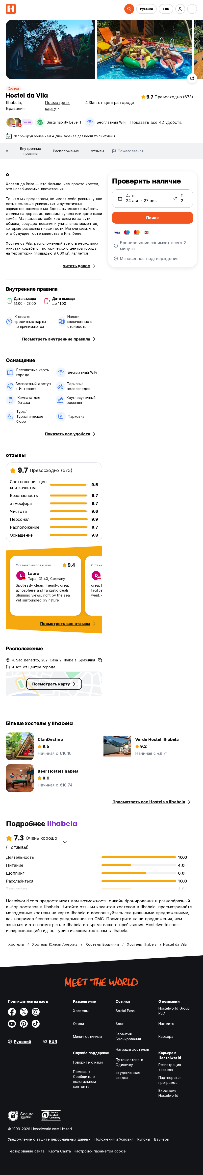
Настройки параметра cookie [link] (100, 1151)
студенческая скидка (128, 1075)
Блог (120, 1023)
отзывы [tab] (97, 151)
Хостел (13, 88)
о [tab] (7, 151)
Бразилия (15, 108)
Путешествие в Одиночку (129, 1062)
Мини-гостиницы (87, 1036)
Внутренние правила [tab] (30, 151)
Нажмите (166, 1023)
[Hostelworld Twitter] (24, 1012)
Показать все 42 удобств (156, 122)
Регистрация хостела (169, 1067)
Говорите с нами (88, 1062)
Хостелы (81, 1011)
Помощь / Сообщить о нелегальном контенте (84, 1079)
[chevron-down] (65, 842)
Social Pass (125, 1011)
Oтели (78, 1023)
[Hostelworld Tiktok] (36, 1024)
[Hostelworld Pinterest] (24, 1024)
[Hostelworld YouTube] (12, 1024)
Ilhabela (13, 102)
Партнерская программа (169, 1080)
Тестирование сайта (26, 1151)
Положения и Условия (114, 1139)
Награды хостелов (132, 1049)
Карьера (166, 1036)
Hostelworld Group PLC (174, 1010)
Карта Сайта (60, 1151)
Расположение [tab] (66, 151)
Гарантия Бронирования (128, 1036)
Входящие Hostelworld (168, 1092)
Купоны (143, 1139)
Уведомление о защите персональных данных (49, 1139)
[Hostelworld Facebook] (12, 1012)
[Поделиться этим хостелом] (192, 78)
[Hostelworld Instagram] (36, 1012)
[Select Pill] (129, 9)
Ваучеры (162, 1139)
